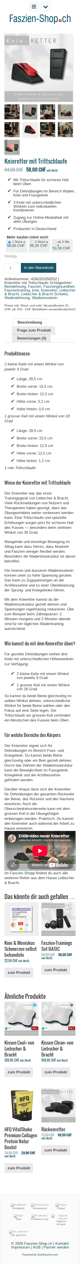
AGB (37, 1247)
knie (35, 290)
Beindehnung (15, 286)
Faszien (34, 286)
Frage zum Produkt (34, 330)
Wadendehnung (17, 298)
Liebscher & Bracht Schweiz (44, 294)
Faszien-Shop (21, 873)
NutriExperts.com (47, 1254)
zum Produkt (19, 973)
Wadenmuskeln (44, 298)
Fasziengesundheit (58, 286)
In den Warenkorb (38, 268)
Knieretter (49, 290)
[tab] (29, 322)
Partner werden (56, 1247)
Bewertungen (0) (31, 338)
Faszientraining (17, 290)
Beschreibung (30, 322)
